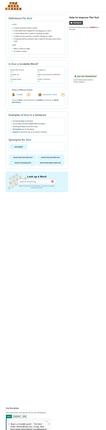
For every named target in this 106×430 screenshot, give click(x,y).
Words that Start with (23, 157)
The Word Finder (13, 6)
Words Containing (23, 163)
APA (24, 416)
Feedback (77, 23)
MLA (8, 416)
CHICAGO (17, 416)
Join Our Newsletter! (86, 76)
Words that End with (50, 157)
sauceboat (18, 147)
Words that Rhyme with (50, 163)
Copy (46, 421)
